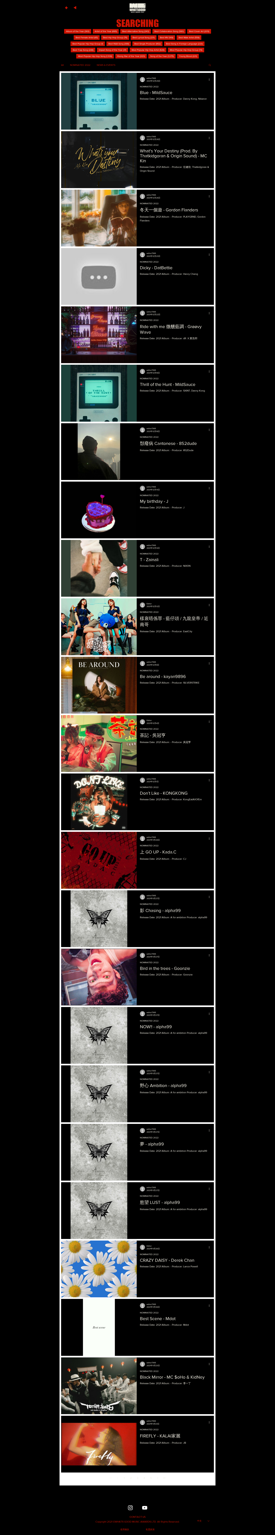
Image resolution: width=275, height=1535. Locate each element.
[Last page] (164, 1478)
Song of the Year (163, 56)
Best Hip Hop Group (116, 37)
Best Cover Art (200, 31)
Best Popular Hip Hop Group (88, 43)
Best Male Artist (190, 37)
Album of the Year (78, 31)
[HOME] (137, 8)
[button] (67, 7)
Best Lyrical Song (144, 37)
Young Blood (189, 56)
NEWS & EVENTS (106, 65)
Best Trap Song (84, 49)
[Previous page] (117, 1478)
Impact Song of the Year (113, 49)
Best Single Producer (148, 43)
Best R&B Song (119, 43)
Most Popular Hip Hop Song (96, 56)
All (62, 65)
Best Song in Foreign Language (185, 43)
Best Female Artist (88, 37)
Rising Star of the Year (132, 56)
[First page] (111, 1478)
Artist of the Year (107, 31)
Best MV (167, 37)
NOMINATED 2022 (80, 65)
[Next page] (157, 1478)
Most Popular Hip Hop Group (187, 49)
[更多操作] (210, 79)
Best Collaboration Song (170, 31)
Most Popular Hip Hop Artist (149, 49)
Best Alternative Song (136, 31)
